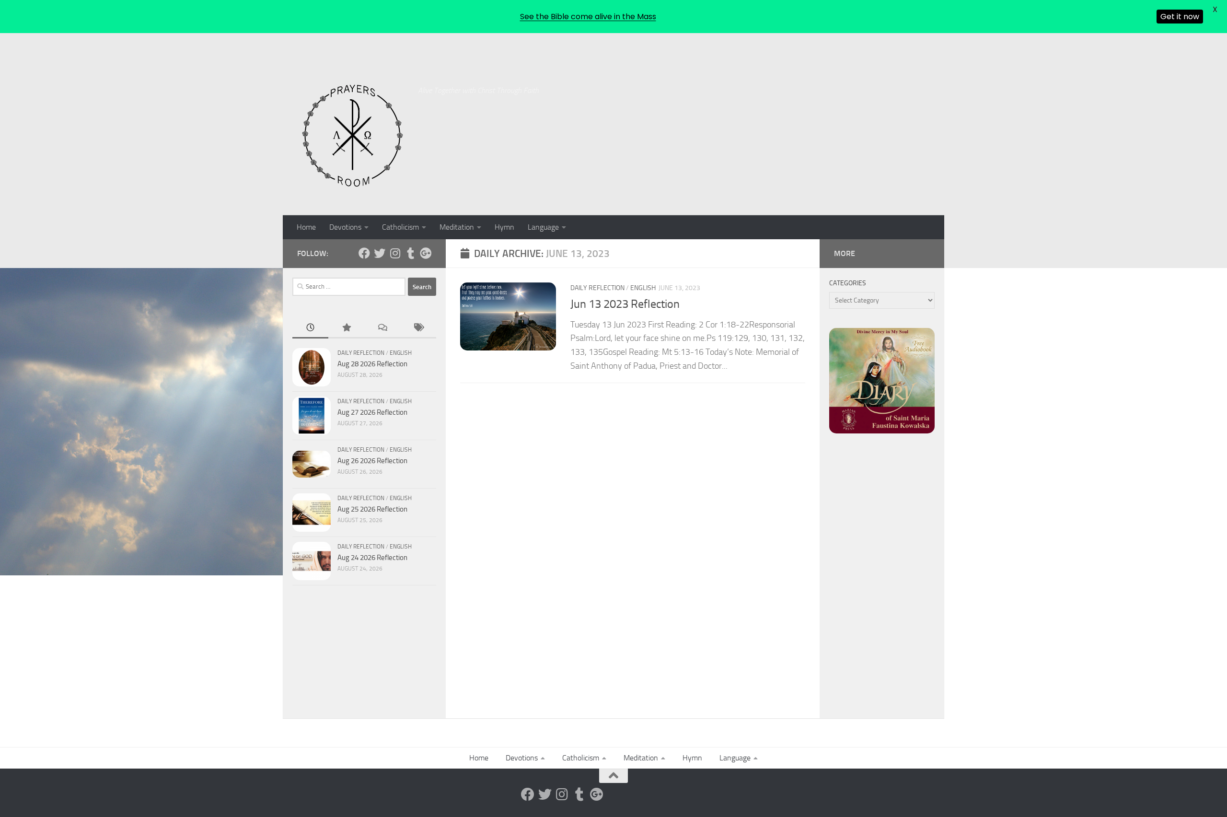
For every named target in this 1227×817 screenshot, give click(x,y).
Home (306, 227)
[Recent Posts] (310, 328)
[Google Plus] (425, 253)
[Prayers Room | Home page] (352, 136)
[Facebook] (364, 253)
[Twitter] (379, 253)
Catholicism (400, 227)
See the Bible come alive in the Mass (588, 16)
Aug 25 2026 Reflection (372, 509)
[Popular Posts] (346, 328)
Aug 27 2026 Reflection (372, 412)
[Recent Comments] (382, 328)
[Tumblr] (410, 253)
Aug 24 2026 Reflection (372, 557)
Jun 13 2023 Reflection (625, 304)
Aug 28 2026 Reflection (372, 364)
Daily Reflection (597, 288)
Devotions (345, 227)
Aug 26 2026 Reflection (372, 460)
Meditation (457, 227)
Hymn (504, 227)
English (643, 288)
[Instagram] (395, 253)
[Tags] (418, 328)
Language (543, 227)
